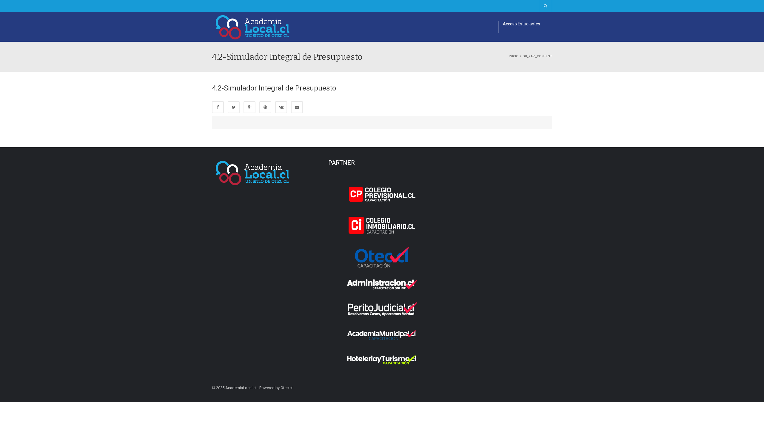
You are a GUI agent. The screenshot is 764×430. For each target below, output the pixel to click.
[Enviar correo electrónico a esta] (297, 107)
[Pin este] (265, 107)
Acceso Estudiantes (521, 24)
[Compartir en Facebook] (218, 107)
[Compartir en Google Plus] (249, 107)
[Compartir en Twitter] (234, 107)
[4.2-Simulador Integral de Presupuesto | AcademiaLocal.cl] (253, 26)
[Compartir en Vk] (281, 107)
